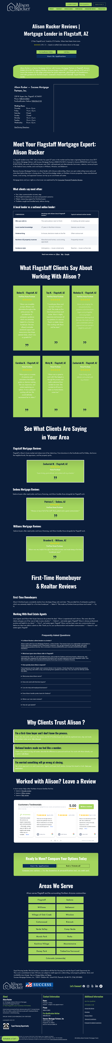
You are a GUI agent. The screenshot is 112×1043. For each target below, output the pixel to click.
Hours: (45, 1000)
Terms (49, 975)
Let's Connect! (76, 986)
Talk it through (36, 739)
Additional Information (94, 996)
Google (67, 254)
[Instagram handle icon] (88, 986)
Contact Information (51, 996)
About (5, 996)
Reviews (87, 1012)
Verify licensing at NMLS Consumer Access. (60, 1039)
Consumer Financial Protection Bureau (70, 180)
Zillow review (26, 793)
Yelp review (25, 795)
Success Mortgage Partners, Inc (53, 1018)
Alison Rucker (7, 999)
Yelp (62, 254)
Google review (26, 791)
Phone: (45, 1007)
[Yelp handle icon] (92, 986)
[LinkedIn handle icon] (96, 986)
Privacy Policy (40, 975)
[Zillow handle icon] (100, 986)
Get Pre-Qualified (90, 1001)
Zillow (58, 254)
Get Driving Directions (21, 127)
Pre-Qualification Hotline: (51, 1013)
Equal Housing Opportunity (20, 1026)
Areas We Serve (89, 1008)
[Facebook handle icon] (83, 986)
